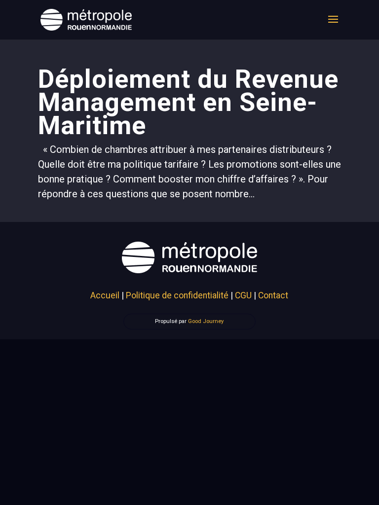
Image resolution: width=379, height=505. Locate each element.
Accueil (104, 295)
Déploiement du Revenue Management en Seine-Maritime (188, 102)
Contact (273, 295)
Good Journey (206, 321)
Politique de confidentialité (177, 295)
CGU (243, 295)
